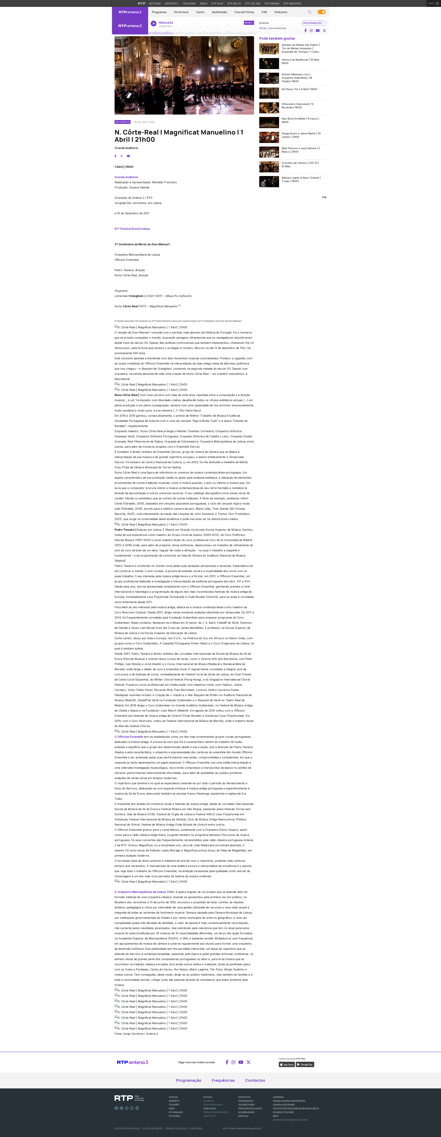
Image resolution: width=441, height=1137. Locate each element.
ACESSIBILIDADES (246, 1112)
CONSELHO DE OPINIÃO (284, 1104)
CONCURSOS (209, 1108)
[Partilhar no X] (121, 156)
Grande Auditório (126, 177)
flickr (137, 1108)
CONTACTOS (244, 1097)
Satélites (243, 1116)
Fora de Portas (244, 12)
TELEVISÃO (174, 1104)
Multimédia (219, 12)
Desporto (171, 3)
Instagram (127, 1108)
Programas (159, 12)
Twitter (122, 1108)
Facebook (116, 1108)
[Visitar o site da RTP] (142, 3)
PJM (264, 12)
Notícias (155, 3)
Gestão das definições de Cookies (290, 1119)
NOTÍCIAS (173, 1097)
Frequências (223, 1080)
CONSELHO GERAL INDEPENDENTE (289, 1100)
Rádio (203, 3)
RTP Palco (234, 3)
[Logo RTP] (129, 1098)
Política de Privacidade (127, 1128)
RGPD (275, 1116)
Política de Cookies (152, 1128)
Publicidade (196, 1128)
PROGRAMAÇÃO (313, 22)
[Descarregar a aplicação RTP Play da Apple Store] (287, 1064)
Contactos (255, 1080)
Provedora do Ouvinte (250, 1108)
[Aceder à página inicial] (130, 12)
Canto (200, 12)
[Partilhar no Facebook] (115, 156)
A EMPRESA (278, 1097)
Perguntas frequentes (216, 1112)
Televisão (189, 3)
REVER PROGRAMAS (212, 1104)
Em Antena (181, 12)
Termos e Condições (176, 1128)
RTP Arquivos (292, 3)
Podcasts (281, 12)
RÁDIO (172, 1108)
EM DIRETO (208, 1100)
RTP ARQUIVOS (176, 1112)
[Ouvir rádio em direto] (130, 25)
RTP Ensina (272, 3)
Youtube (132, 1108)
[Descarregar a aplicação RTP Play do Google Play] (305, 1064)
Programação (188, 1080)
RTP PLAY (207, 1097)
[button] (309, 12)
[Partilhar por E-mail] (128, 156)
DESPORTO (174, 1100)
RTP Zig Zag (252, 3)
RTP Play (217, 3)
